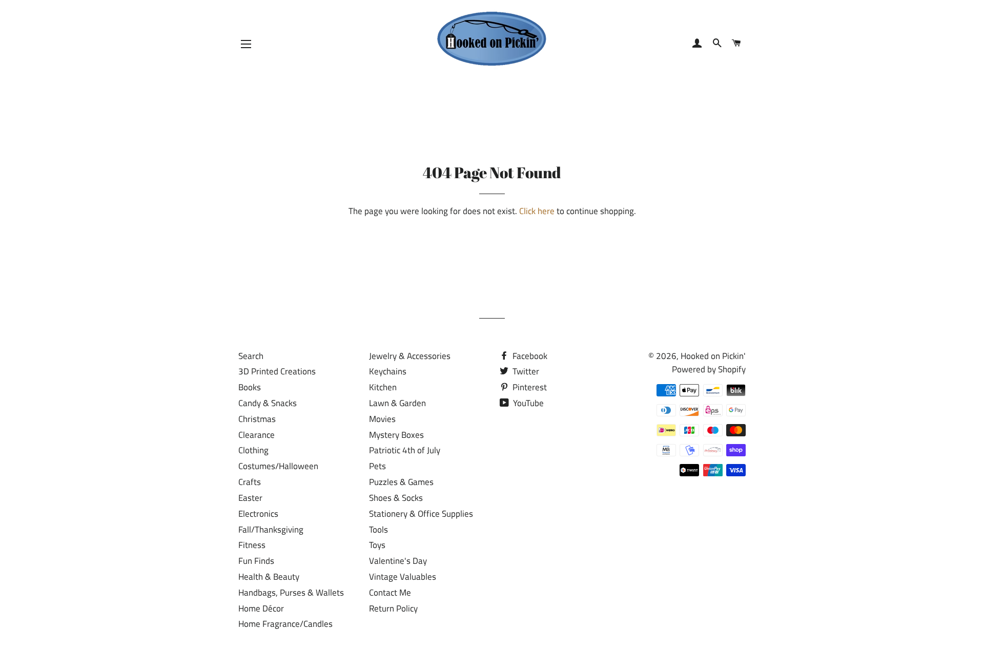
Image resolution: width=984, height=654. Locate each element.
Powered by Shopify (709, 369)
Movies (382, 419)
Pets (377, 466)
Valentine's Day (398, 560)
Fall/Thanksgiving (270, 529)
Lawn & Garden (397, 403)
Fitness (251, 545)
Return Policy (393, 608)
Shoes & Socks (396, 497)
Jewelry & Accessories (409, 356)
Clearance (256, 434)
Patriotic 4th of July (404, 450)
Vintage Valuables (402, 576)
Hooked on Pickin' (713, 356)
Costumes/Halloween (278, 466)
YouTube (527, 403)
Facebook (528, 356)
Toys (377, 545)
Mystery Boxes (396, 434)
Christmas (257, 419)
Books (249, 387)
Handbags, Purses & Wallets (291, 592)
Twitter (524, 371)
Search (250, 356)
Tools (378, 529)
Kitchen (383, 387)
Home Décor (261, 608)
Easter (250, 497)
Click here (537, 211)
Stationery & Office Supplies (421, 513)
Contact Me (390, 592)
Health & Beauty (268, 576)
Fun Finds (256, 560)
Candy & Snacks (267, 403)
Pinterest (528, 387)
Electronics (258, 513)
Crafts (249, 482)
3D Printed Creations (277, 371)
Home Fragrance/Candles (285, 623)
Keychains (387, 371)
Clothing (253, 450)
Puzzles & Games (401, 482)
